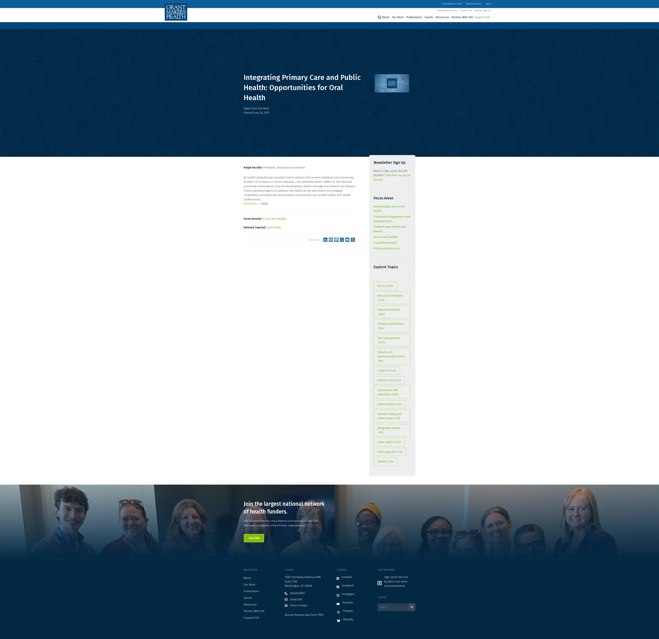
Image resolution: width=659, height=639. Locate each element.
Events (429, 17)
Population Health (385, 242)
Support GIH (482, 17)
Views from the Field (256, 108)
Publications (414, 17)
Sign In (488, 4)
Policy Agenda (390, 452)
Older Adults (389, 442)
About (385, 17)
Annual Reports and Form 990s (304, 615)
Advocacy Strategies (390, 298)
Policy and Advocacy (387, 248)
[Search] (379, 17)
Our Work (398, 17)
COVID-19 (386, 370)
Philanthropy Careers (447, 10)
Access (385, 285)
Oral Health (274, 227)
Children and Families (390, 326)
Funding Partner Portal (452, 4)
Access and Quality (274, 218)
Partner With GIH (462, 17)
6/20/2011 (250, 203)
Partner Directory (474, 4)
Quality (385, 461)
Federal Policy (389, 380)
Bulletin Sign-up (483, 10)
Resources (442, 17)
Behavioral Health (388, 312)
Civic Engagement (388, 340)
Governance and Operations (388, 392)
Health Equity (389, 404)
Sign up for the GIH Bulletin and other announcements (396, 581)
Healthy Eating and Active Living (389, 416)
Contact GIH (466, 10)
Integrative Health (388, 430)
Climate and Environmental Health (391, 356)
